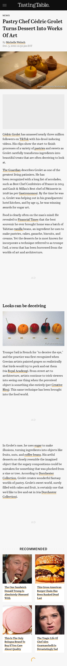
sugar (38, 445)
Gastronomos (28, 193)
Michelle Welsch (15, 42)
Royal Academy (17, 371)
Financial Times (28, 219)
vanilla (18, 229)
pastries (39, 148)
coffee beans (32, 454)
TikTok (24, 139)
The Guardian (12, 170)
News (6, 15)
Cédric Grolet (11, 134)
